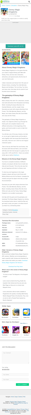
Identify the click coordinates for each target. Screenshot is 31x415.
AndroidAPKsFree (11, 409)
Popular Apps (13, 401)
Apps (16, 396)
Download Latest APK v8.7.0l (15, 46)
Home (3, 5)
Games (8, 5)
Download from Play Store (16, 266)
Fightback (16, 155)
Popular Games (22, 401)
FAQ (24, 396)
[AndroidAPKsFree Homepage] (5, 2)
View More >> (24, 323)
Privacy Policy (24, 409)
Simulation (14, 5)
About (18, 409)
